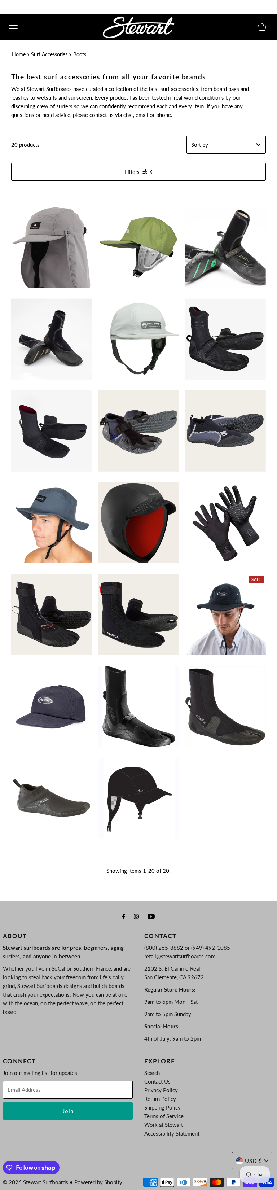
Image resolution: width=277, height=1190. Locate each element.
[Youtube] (151, 916)
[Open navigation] (13, 27)
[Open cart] (262, 27)
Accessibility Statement (171, 1133)
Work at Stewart (163, 1124)
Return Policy (160, 1098)
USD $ (253, 1161)
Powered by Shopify (98, 1182)
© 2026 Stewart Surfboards (35, 1182)
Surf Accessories (49, 54)
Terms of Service (164, 1116)
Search (152, 1072)
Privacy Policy (161, 1090)
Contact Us (157, 1081)
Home (19, 54)
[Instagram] (136, 916)
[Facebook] (123, 916)
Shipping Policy (162, 1107)
